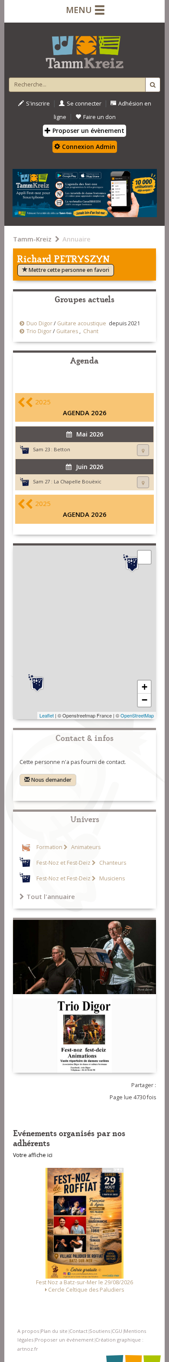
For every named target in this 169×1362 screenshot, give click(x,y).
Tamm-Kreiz (32, 239)
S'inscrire (38, 103)
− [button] (144, 699)
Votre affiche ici (32, 1155)
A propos (28, 1331)
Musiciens (111, 878)
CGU (117, 1331)
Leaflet (46, 715)
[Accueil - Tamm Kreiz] (84, 49)
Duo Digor (39, 323)
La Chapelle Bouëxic (77, 481)
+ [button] (144, 686)
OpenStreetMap (137, 715)
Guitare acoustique (81, 323)
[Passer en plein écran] (144, 557)
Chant (90, 331)
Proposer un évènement (87, 130)
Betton (62, 449)
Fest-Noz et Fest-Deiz (63, 862)
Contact (78, 1331)
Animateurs (85, 847)
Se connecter (84, 103)
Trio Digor (39, 331)
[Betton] (132, 563)
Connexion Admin (87, 146)
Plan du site (54, 1331)
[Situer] (143, 450)
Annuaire (76, 239)
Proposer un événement (64, 1339)
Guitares (67, 331)
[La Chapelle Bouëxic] (37, 683)
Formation (49, 847)
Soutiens (99, 1331)
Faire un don (99, 117)
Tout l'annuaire (50, 896)
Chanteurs (112, 862)
